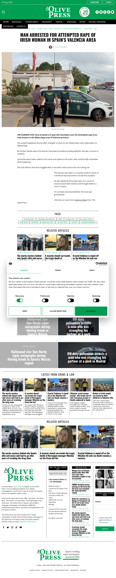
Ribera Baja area (47, 222)
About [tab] (91, 270)
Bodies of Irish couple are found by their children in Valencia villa (103, 395)
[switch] (45, 300)
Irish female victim (85, 219)
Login (108, 2)
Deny (25, 311)
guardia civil (70, 219)
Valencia (58, 29)
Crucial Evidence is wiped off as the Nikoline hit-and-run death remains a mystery (86, 258)
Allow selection (58, 311)
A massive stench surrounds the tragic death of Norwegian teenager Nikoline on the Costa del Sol (35, 397)
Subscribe (94, 2)
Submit (105, 528)
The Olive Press (62, 222)
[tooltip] (97, 12)
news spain (23, 222)
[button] (65, 473)
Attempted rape (29, 219)
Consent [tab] (24, 270)
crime (60, 219)
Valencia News (81, 200)
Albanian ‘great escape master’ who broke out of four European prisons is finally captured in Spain (80, 396)
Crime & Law (42, 29)
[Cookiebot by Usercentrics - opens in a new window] (97, 263)
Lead (51, 29)
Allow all (91, 311)
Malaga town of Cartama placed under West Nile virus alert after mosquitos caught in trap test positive (81, 475)
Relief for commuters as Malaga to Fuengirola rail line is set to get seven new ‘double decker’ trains (81, 503)
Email (98, 502)
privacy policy (106, 521)
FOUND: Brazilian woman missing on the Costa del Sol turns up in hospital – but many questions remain (81, 489)
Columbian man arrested (46, 219)
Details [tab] (58, 270)
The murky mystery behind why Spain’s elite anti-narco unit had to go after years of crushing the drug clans (30, 259)
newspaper (34, 222)
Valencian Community (72, 29)
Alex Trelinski (61, 47)
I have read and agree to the (106, 520)
